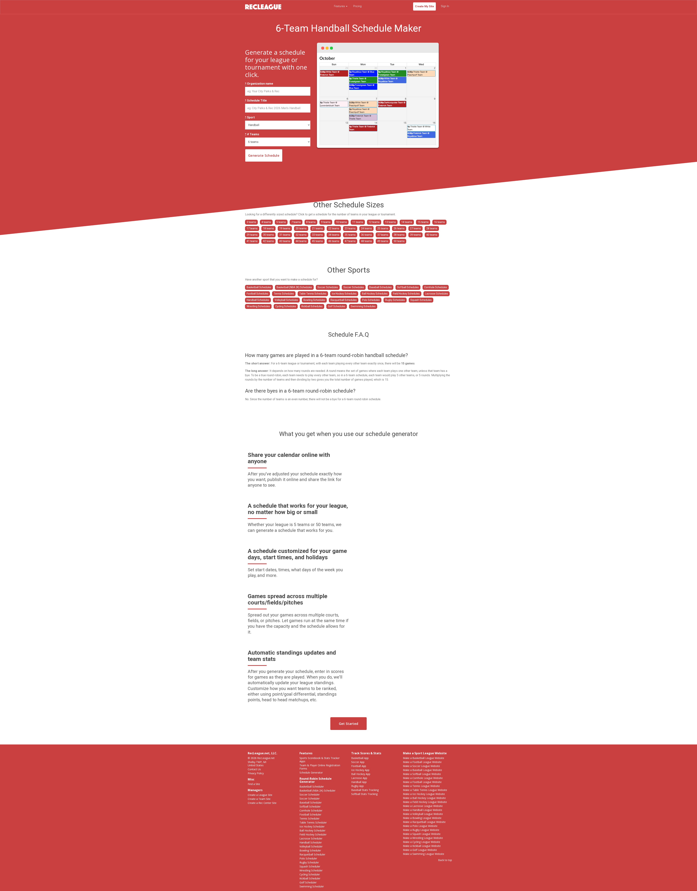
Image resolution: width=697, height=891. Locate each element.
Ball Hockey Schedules (375, 293)
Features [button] (340, 6)
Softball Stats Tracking (364, 794)
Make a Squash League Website (422, 834)
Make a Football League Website (422, 762)
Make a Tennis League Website (421, 786)
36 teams (366, 234)
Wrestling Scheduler (311, 870)
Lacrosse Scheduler (310, 838)
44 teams (301, 241)
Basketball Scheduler (311, 786)
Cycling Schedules (285, 306)
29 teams (252, 234)
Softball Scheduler (310, 806)
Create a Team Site (259, 799)
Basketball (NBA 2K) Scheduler (317, 790)
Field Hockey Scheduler (313, 834)
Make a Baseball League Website (422, 770)
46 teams (333, 241)
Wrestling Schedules (258, 306)
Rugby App (357, 786)
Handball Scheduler (310, 842)
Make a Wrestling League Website (423, 838)
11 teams (357, 222)
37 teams (382, 234)
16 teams (439, 222)
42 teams (268, 241)
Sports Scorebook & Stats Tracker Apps (319, 759)
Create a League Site (260, 795)
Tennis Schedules (284, 293)
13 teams (390, 222)
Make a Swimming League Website (423, 854)
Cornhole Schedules (435, 287)
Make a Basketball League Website (423, 758)
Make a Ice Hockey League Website (424, 794)
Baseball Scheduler (310, 802)
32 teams (301, 234)
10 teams (341, 222)
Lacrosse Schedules (436, 293)
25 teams (382, 228)
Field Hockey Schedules (406, 293)
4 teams (266, 222)
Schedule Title (256, 100)
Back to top (445, 860)
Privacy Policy (256, 773)
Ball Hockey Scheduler (312, 830)
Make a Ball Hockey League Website (424, 798)
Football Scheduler (310, 814)
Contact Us (254, 769)
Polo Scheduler (308, 858)
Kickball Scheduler (309, 878)
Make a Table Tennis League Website (425, 790)
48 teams (366, 241)
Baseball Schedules (380, 287)
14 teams (406, 222)
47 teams (350, 241)
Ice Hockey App (360, 770)
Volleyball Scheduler (311, 846)
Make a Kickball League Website (422, 846)
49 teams (382, 241)
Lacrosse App (359, 778)
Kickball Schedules (312, 306)
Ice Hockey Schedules (344, 293)
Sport (250, 117)
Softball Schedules (408, 287)
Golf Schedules (336, 306)
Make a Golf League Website (420, 850)
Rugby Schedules (395, 300)
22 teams (333, 228)
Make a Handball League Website (422, 810)
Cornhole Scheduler (310, 810)
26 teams (399, 228)
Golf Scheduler (308, 882)
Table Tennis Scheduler (313, 822)
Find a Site (254, 784)
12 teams (374, 222)
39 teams (415, 234)
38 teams (399, 234)
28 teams (431, 228)
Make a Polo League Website (420, 826)
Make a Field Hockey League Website (425, 802)
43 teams (284, 241)
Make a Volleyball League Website (423, 814)
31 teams (284, 234)
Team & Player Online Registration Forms (319, 767)
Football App (358, 766)
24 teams (366, 228)
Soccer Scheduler (309, 794)
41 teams (252, 241)
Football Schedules (257, 293)
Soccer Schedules (327, 287)
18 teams (268, 228)
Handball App (359, 782)
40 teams (431, 234)
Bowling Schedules (314, 300)
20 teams (301, 228)
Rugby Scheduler (309, 862)
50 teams (399, 241)
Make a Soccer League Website (421, 766)
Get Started (348, 723)
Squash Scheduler (309, 866)
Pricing (357, 6)
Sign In (445, 6)
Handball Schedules (258, 300)
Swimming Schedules (363, 306)
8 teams (311, 222)
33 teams (317, 234)
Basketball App (360, 758)
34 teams (333, 234)
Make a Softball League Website (422, 774)
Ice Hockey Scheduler (312, 826)
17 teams (252, 228)
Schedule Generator (311, 772)
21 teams (317, 228)
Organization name (259, 83)
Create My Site (424, 6)
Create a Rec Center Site (262, 803)
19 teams (284, 228)
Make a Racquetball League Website (424, 822)
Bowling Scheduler (310, 850)
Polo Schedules (371, 300)
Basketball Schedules (259, 287)
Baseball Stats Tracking (365, 790)
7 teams (296, 222)
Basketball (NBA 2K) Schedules (294, 287)
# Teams (252, 134)
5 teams (281, 222)
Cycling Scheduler (309, 874)
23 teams (350, 228)
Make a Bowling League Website (422, 818)
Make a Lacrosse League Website (423, 806)
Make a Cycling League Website (421, 842)
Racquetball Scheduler (312, 854)
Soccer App (357, 762)
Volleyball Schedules (286, 300)
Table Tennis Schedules (312, 293)
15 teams (423, 222)
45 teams (317, 241)
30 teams (268, 234)
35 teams (350, 234)
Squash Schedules (421, 300)
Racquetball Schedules (344, 300)
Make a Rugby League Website (421, 830)
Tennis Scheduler (309, 818)
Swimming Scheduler (311, 886)
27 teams (415, 228)
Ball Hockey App (360, 774)
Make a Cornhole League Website (423, 778)
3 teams (251, 222)
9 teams (326, 222)
